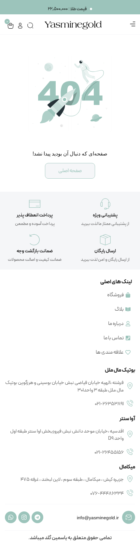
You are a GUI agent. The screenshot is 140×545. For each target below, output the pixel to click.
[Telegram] (37, 517)
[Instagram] (24, 517)
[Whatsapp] (11, 517)
